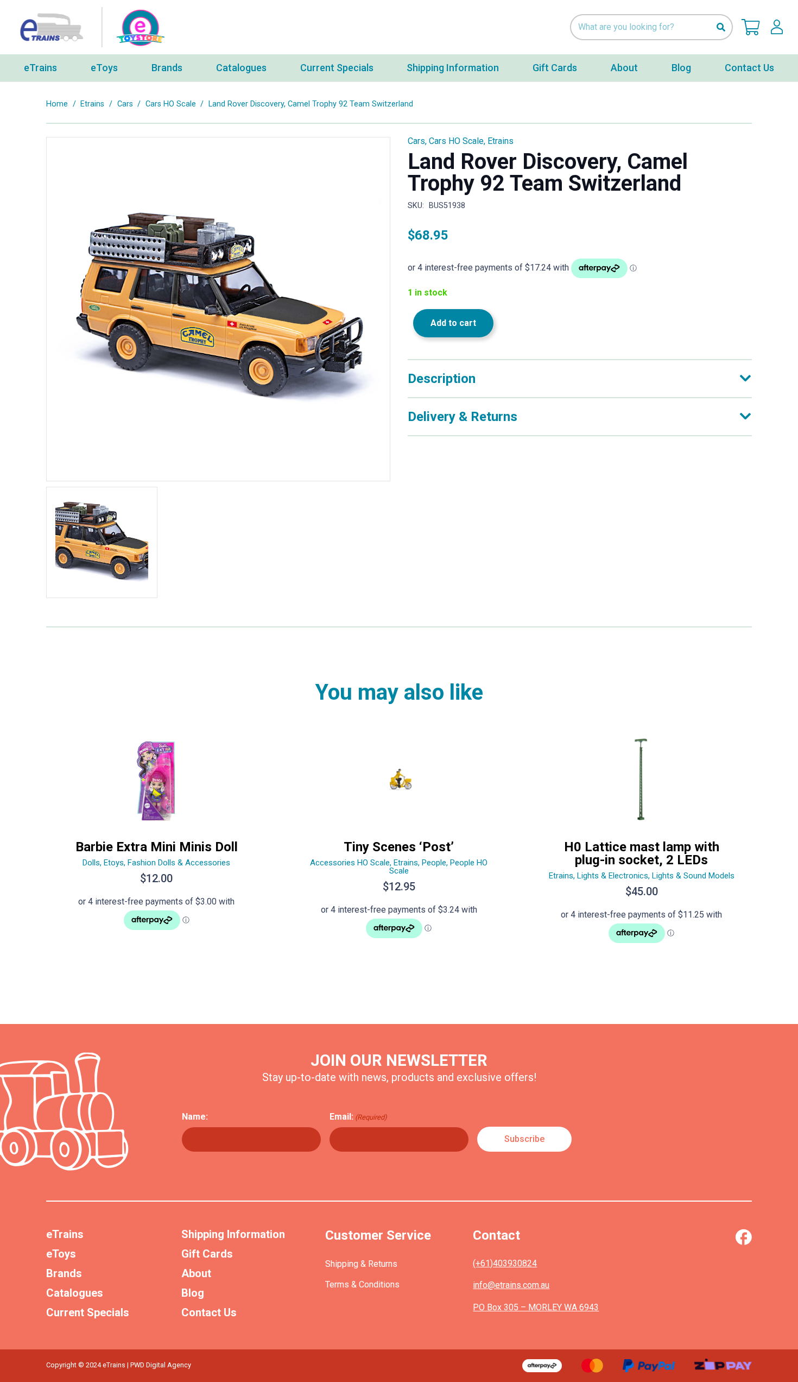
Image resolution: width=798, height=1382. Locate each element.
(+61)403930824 (505, 1263)
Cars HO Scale (170, 104)
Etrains (92, 104)
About (196, 1273)
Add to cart (453, 323)
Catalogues (74, 1292)
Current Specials (87, 1312)
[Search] (720, 27)
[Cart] (751, 27)
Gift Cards (207, 1253)
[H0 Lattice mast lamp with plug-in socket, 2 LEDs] (641, 845)
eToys (61, 1253)
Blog (192, 1292)
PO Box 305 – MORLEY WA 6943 (536, 1307)
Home (57, 104)
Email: (358, 1116)
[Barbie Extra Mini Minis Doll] (156, 845)
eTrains (65, 1234)
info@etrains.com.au (511, 1285)
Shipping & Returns (361, 1264)
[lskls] (777, 27)
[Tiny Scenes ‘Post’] (399, 845)
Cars (125, 104)
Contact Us (209, 1312)
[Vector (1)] (743, 1237)
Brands (64, 1273)
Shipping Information (233, 1234)
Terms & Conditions (362, 1284)
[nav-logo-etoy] (89, 27)
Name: (195, 1116)
